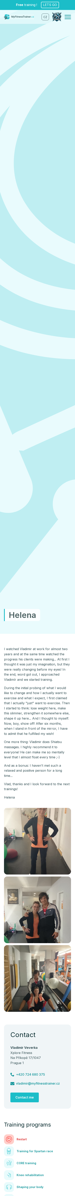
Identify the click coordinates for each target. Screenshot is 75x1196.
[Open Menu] (68, 17)
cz (45, 17)
